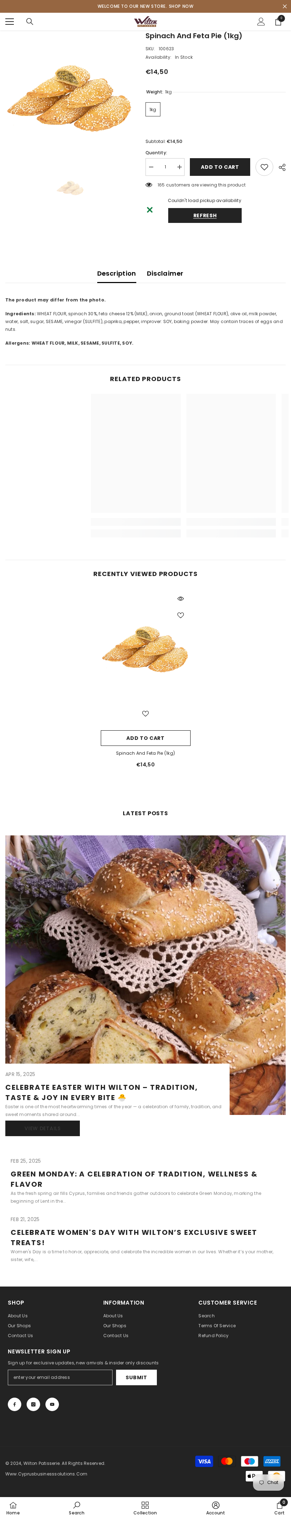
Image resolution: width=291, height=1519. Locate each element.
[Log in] (261, 21)
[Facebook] (14, 1404)
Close (284, 6)
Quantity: (156, 153)
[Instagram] (33, 1404)
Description (116, 273)
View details (42, 1128)
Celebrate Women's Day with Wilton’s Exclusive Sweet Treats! (134, 1237)
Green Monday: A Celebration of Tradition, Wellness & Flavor (134, 1179)
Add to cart (220, 167)
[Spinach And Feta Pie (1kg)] (146, 647)
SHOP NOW (181, 6)
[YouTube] (52, 1404)
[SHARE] (279, 167)
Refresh (205, 215)
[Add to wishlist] (264, 167)
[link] (96, 522)
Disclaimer (165, 273)
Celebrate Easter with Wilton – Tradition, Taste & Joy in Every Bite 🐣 (101, 1092)
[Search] (30, 21)
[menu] (9, 21)
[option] (70, 95)
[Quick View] (180, 598)
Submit (136, 1377)
